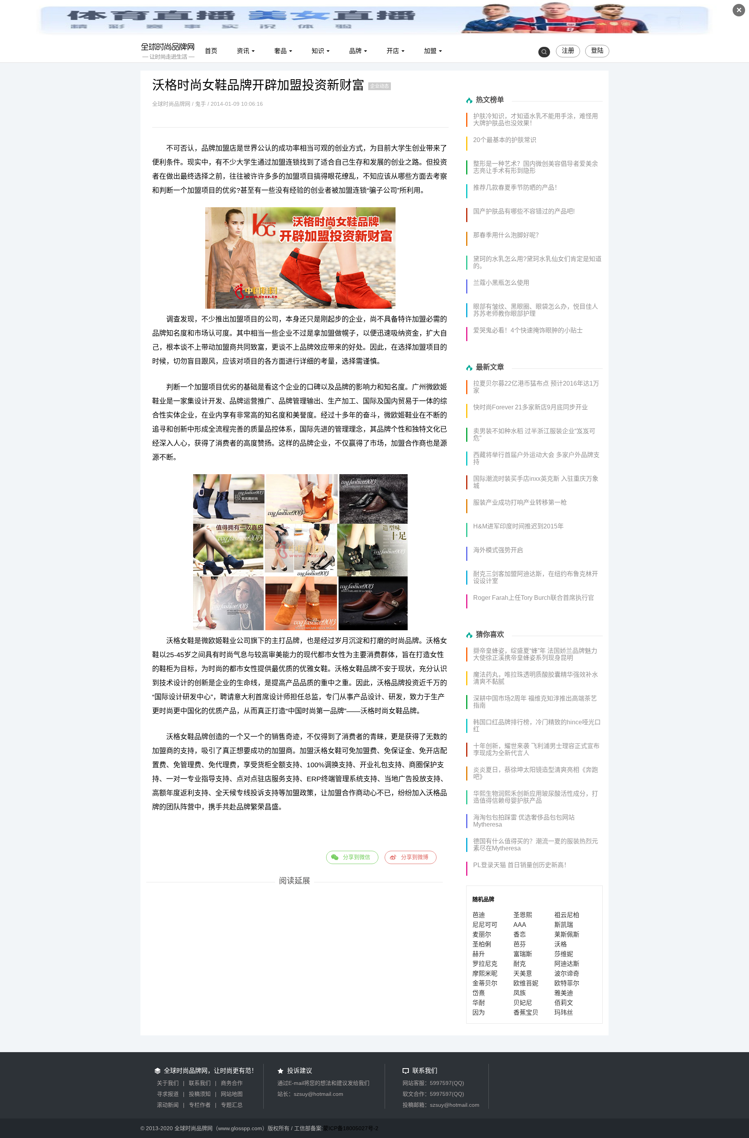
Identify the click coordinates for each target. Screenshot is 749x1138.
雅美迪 (563, 993)
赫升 (478, 954)
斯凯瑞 (563, 924)
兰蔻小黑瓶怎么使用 (501, 282)
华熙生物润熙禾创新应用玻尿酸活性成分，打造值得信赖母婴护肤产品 (535, 797)
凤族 (519, 993)
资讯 (243, 51)
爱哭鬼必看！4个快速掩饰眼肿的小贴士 (528, 330)
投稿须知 (200, 1094)
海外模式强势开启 (498, 550)
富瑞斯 (522, 954)
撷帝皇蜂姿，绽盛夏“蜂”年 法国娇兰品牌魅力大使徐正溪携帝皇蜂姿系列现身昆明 (535, 654)
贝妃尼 (522, 1002)
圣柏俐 (481, 944)
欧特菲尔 (566, 983)
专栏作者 (200, 1105)
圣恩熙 (522, 915)
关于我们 (168, 1083)
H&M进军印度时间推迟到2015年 (518, 526)
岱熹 (478, 993)
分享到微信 (356, 857)
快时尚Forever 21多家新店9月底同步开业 (530, 407)
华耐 (478, 1002)
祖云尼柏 (566, 915)
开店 (393, 51)
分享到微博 (414, 857)
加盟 (430, 51)
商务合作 (232, 1083)
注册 (568, 50)
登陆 (597, 50)
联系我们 (200, 1083)
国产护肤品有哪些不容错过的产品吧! (524, 211)
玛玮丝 (563, 1012)
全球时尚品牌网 (171, 104)
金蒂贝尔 (484, 983)
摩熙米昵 (484, 973)
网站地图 (232, 1094)
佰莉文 (563, 1002)
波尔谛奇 (566, 973)
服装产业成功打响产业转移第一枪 (520, 502)
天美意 (522, 973)
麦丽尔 (481, 934)
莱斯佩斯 (566, 934)
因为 (478, 1012)
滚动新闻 (168, 1105)
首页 (211, 51)
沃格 (560, 944)
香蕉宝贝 (525, 1012)
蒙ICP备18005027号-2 (350, 1128)
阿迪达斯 (566, 963)
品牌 (355, 51)
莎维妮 (563, 954)
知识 (318, 51)
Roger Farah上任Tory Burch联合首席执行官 (533, 597)
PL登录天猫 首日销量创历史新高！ (521, 865)
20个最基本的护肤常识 (504, 140)
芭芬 (519, 944)
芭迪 (478, 915)
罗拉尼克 (484, 963)
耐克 (519, 963)
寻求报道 (168, 1094)
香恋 (519, 934)
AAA (519, 924)
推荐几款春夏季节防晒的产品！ (517, 187)
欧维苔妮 (525, 983)
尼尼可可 (484, 924)
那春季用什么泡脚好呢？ (507, 235)
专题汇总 (232, 1105)
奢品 (280, 51)
